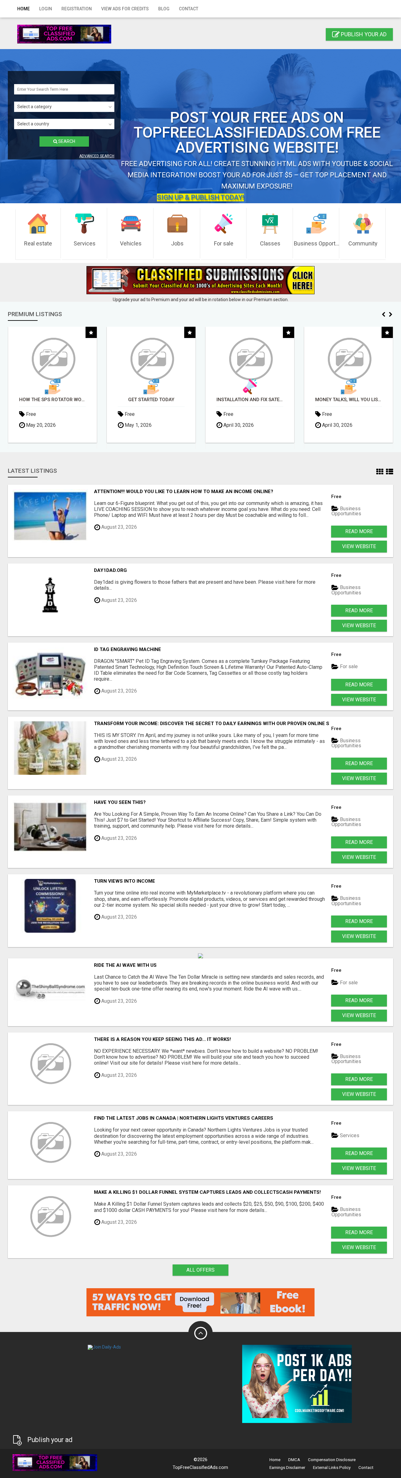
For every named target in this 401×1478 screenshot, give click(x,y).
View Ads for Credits (125, 8)
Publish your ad (363, 34)
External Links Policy (332, 1467)
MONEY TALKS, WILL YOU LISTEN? (343, 399)
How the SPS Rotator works (47, 399)
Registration (76, 8)
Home (23, 8)
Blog (163, 8)
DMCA (294, 1459)
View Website (359, 546)
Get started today (146, 399)
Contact (188, 8)
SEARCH (66, 141)
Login (45, 8)
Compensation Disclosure (332, 1459)
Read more (359, 531)
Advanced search (96, 156)
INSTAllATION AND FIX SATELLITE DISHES (244, 399)
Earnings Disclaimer (287, 1467)
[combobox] (64, 107)
